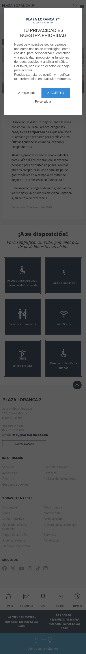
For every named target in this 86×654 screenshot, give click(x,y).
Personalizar (43, 101)
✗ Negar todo (26, 92)
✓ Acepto (55, 93)
